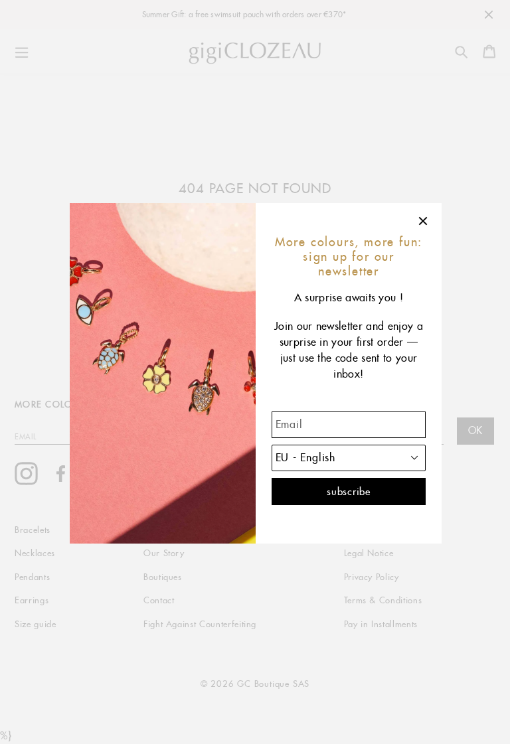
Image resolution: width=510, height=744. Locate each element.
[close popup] (424, 221)
